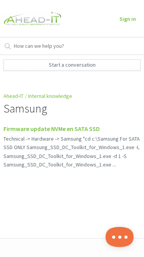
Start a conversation (72, 64)
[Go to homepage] (30, 18)
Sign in (127, 18)
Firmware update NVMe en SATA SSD (51, 129)
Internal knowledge (50, 95)
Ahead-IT (13, 95)
